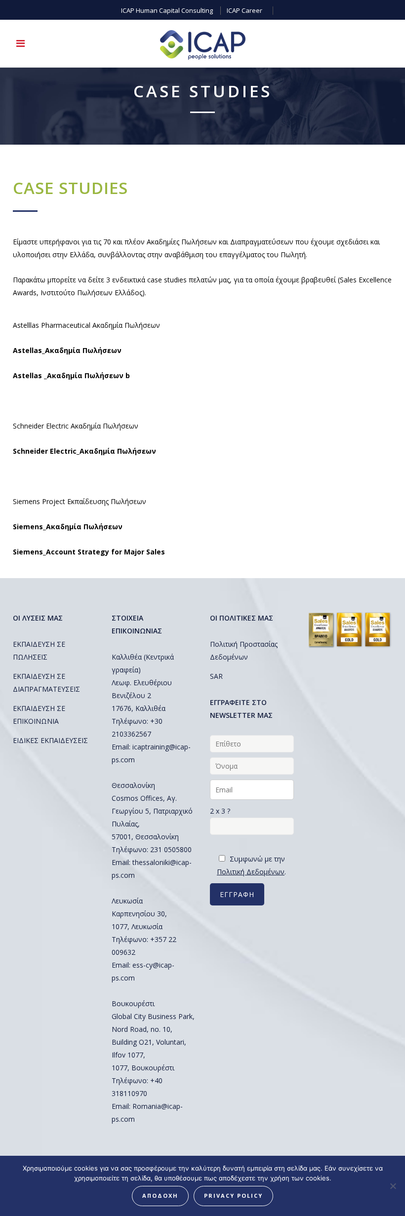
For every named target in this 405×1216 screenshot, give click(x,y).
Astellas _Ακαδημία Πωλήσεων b (71, 375)
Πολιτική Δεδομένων (250, 871)
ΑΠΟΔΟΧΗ (160, 1195)
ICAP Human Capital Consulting (167, 10)
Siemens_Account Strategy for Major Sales (89, 551)
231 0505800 (171, 849)
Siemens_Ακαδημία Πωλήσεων (67, 526)
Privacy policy (233, 1195)
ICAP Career (244, 10)
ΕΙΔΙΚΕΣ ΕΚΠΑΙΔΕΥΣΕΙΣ (50, 740)
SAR (216, 676)
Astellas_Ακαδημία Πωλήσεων (67, 350)
